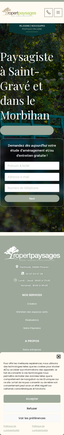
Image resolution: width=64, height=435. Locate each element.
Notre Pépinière (32, 328)
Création (32, 303)
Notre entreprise (32, 349)
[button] (58, 356)
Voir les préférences (32, 418)
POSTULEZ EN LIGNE (32, 29)
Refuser (32, 408)
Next (32, 198)
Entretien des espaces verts (32, 311)
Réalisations (32, 319)
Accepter (32, 399)
